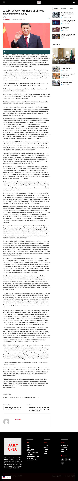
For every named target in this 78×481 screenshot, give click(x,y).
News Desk (7, 19)
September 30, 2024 (16, 19)
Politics (46, 445)
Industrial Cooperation (32, 452)
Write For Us (64, 449)
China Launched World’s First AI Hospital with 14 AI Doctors (67, 14)
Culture (45, 451)
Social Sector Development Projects (32, 459)
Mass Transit (30, 454)
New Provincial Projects (33, 456)
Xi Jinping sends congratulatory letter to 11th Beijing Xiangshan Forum (21, 397)
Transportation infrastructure (30, 450)
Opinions (46, 449)
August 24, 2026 (57, 62)
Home (4, 6)
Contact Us (64, 447)
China (8, 6)
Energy (28, 445)
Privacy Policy (64, 445)
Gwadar (28, 447)
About (62, 451)
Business (46, 447)
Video (45, 453)
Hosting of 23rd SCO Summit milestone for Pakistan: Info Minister (68, 36)
